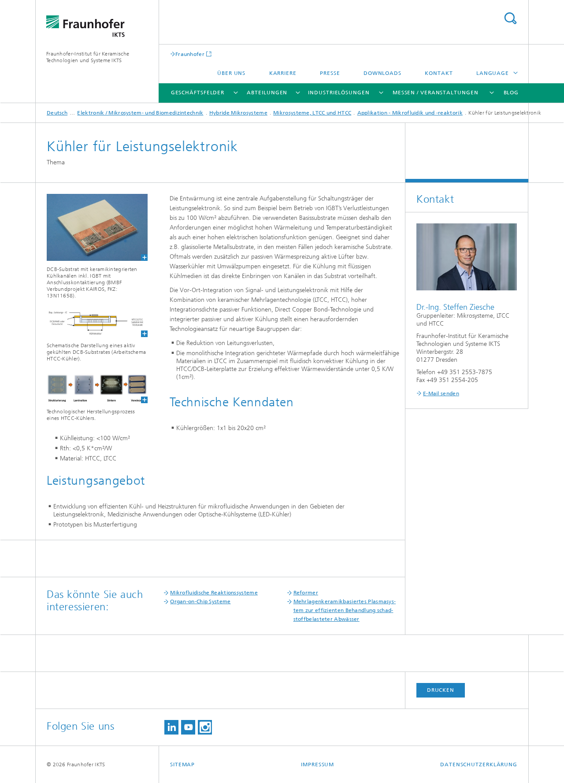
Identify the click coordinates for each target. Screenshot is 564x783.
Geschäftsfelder (198, 92)
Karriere (283, 73)
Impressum (317, 764)
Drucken (440, 690)
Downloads (382, 73)
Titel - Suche (510, 18)
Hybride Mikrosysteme (238, 113)
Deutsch (57, 113)
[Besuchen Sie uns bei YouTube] (188, 727)
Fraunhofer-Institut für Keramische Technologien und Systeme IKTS (87, 57)
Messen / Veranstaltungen (436, 92)
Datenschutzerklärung (478, 764)
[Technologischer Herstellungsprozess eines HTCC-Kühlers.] (92, 388)
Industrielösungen (338, 92)
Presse (330, 73)
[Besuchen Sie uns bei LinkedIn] (171, 727)
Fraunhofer (189, 54)
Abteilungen (267, 92)
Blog (511, 92)
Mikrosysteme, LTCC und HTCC (312, 113)
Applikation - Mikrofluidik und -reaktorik (410, 113)
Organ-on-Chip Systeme (200, 601)
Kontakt (439, 73)
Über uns (231, 73)
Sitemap (182, 764)
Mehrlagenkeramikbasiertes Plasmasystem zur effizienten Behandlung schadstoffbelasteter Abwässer (344, 610)
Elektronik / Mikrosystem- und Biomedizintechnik (140, 113)
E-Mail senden (441, 393)
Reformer (305, 593)
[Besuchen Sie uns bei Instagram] (205, 727)
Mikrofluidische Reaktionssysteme (214, 593)
